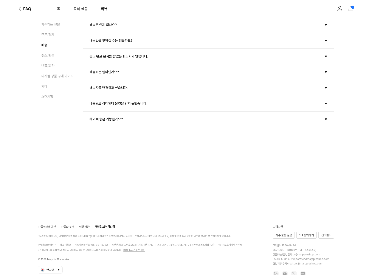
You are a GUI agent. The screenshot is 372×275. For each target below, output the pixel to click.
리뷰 (104, 8)
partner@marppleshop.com (312, 259)
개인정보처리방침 (105, 226)
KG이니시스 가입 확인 (134, 250)
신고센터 (326, 235)
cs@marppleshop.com (306, 254)
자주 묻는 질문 (284, 235)
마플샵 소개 (67, 226)
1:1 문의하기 (306, 235)
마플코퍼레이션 (47, 226)
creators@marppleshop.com (304, 263)
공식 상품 (80, 8)
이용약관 (84, 226)
